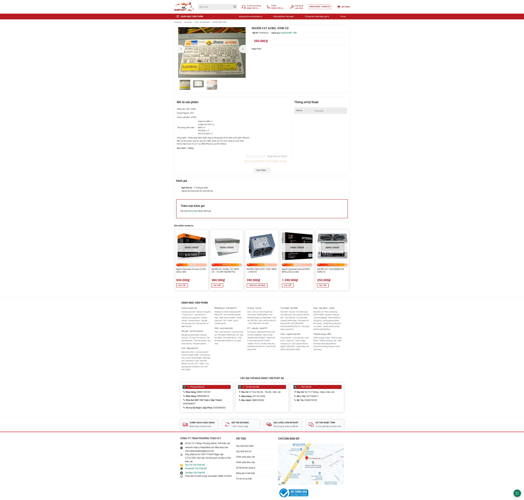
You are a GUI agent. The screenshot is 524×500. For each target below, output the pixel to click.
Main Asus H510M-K (228, 318)
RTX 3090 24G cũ (230, 338)
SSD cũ (255, 312)
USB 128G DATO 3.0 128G (258, 323)
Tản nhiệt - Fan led (287, 312)
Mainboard (219, 312)
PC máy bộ (251, 332)
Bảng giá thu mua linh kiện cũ (250, 16)
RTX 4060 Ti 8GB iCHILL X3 (228, 335)
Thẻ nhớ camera (200, 341)
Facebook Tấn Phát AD (196, 468)
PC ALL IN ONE (261, 344)
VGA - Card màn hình (223, 332)
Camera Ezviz (200, 315)
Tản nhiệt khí (290, 318)
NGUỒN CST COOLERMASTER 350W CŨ (330, 270)
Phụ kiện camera (199, 344)
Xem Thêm (262, 170)
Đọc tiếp (182, 285)
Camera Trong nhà (203, 312)
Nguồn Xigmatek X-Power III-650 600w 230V (191, 270)
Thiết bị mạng (318, 338)
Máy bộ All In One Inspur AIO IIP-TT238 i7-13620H (261, 341)
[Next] (242, 49)
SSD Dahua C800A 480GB (257, 315)
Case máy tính (285, 338)
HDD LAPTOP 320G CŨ (267, 321)
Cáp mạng (317, 349)
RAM (230, 321)
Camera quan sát (188, 312)
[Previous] (181, 49)
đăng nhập (193, 211)
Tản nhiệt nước (302, 312)
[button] (320, 7)
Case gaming (298, 338)
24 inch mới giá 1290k (189, 355)
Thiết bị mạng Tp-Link (328, 341)
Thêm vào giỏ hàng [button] (257, 285)
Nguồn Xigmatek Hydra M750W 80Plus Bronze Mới (296, 270)
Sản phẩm (188, 22)
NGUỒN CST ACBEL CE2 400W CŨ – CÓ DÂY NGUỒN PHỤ (225, 270)
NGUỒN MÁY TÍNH (219, 22)
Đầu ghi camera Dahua (190, 335)
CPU (225, 321)
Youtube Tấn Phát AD (195, 472)
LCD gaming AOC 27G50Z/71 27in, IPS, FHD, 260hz (195, 367)
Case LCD (290, 341)
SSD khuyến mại (266, 312)
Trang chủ (178, 22)
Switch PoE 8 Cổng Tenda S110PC (326, 346)
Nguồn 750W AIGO (287, 346)
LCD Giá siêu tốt (201, 352)
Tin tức (343, 16)
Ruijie (327, 338)
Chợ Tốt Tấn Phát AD (195, 465)
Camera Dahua (194, 321)
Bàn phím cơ (318, 312)
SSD (249, 312)
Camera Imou (188, 315)
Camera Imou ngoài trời (190, 318)
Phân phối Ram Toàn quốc (283, 16)
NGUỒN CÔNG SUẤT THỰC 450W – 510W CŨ (261, 270)
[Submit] (234, 7)
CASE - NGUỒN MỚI (202, 22)
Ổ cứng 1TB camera (197, 338)
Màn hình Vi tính (187, 352)
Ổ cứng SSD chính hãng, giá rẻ (317, 16)
